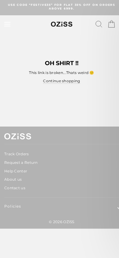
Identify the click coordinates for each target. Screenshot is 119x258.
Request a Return (21, 162)
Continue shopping (61, 81)
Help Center (15, 171)
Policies (12, 206)
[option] (61, 7)
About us (13, 179)
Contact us (14, 188)
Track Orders (16, 154)
